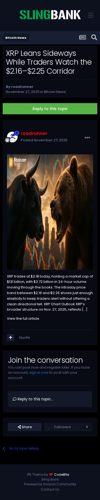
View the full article (23, 318)
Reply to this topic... (35, 399)
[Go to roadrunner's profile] (12, 137)
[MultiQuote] (10, 337)
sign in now (39, 372)
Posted (44, 140)
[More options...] (87, 138)
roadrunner (22, 86)
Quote (24, 337)
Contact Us (50, 489)
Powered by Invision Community (50, 484)
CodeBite (61, 474)
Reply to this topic (50, 108)
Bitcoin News (55, 91)
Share (26, 426)
